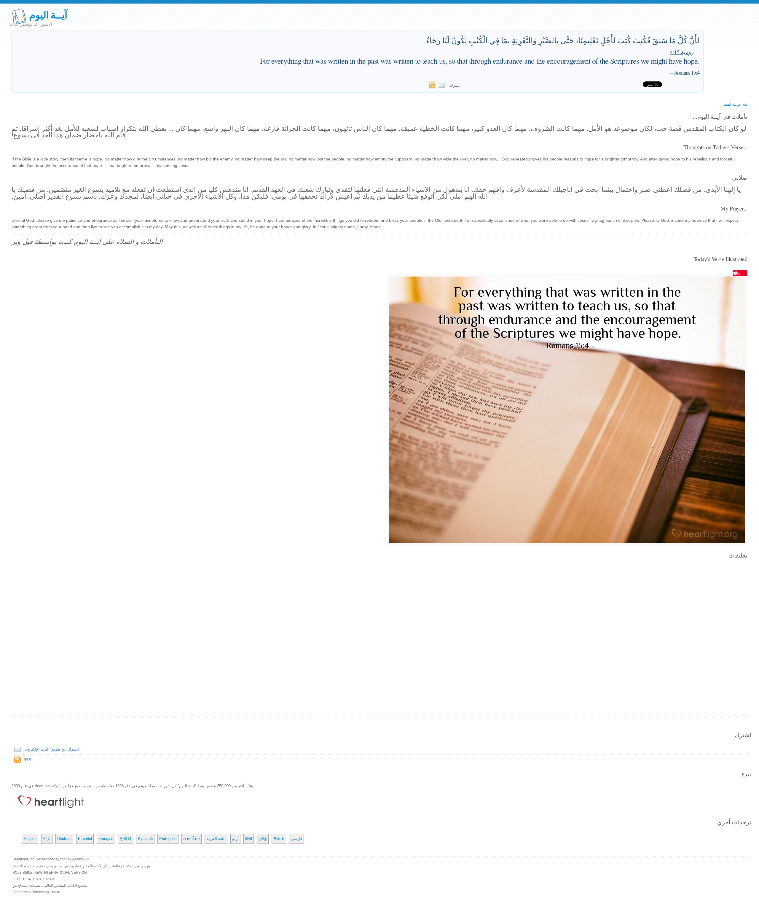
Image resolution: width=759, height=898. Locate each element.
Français (105, 838)
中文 (47, 838)
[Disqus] (380, 638)
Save (736, 273)
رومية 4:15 (682, 52)
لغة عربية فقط (735, 104)
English (30, 838)
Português (168, 838)
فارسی (296, 838)
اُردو (235, 838)
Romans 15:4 (686, 72)
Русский (145, 838)
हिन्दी (248, 838)
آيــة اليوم (48, 14)
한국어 (125, 838)
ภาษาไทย (191, 838)
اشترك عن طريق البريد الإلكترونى (51, 749)
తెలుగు (278, 838)
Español (85, 838)
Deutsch (64, 838)
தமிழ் (263, 838)
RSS (27, 760)
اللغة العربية (216, 838)
